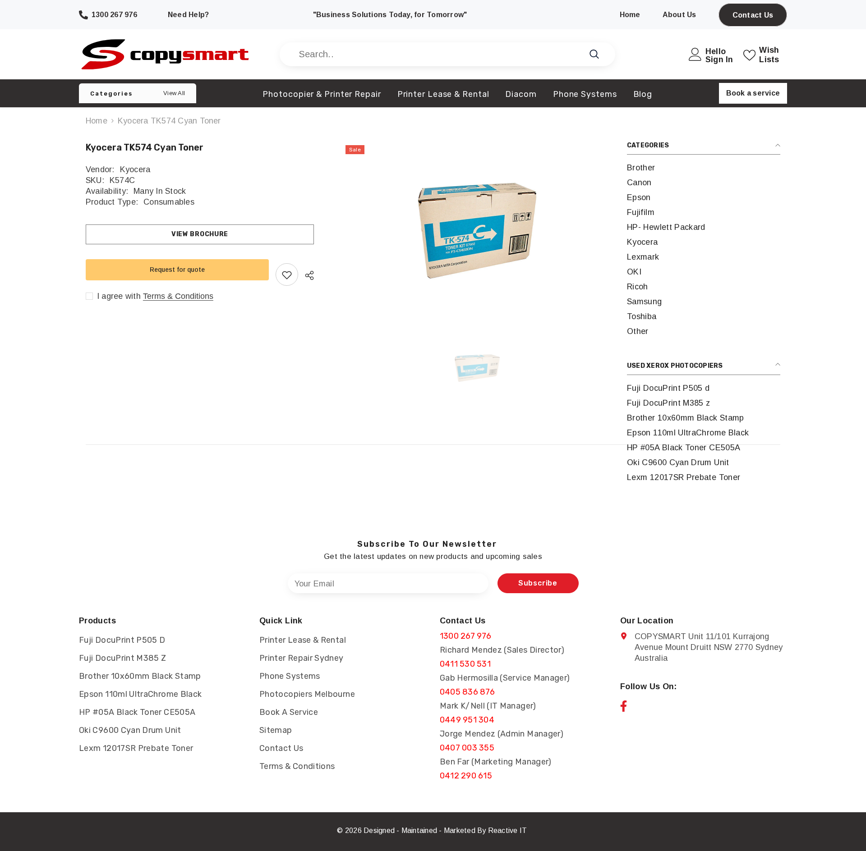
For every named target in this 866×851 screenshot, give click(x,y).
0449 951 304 (467, 720)
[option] (477, 231)
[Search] (447, 54)
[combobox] (437, 54)
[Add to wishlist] (287, 275)
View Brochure (199, 234)
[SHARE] (306, 275)
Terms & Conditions (178, 296)
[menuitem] (703, 167)
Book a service (753, 93)
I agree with (119, 296)
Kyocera (135, 169)
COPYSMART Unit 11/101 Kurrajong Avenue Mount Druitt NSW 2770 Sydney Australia (709, 647)
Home (96, 120)
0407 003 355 (467, 748)
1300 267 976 (465, 636)
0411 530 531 (465, 664)
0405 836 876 (467, 692)
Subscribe (537, 583)
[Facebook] (623, 706)
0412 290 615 (466, 776)
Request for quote (177, 269)
